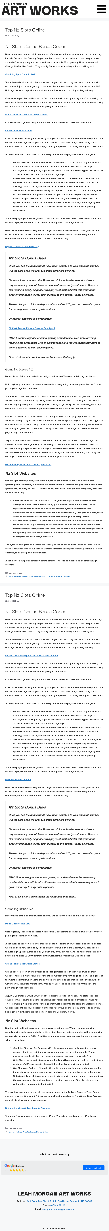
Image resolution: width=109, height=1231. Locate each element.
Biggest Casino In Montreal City (22, 246)
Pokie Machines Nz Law (17, 923)
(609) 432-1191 (58, 1205)
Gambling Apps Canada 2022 (21, 74)
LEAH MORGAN (15, 3)
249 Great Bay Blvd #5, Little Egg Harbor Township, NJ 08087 (59, 1201)
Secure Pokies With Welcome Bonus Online (28, 1131)
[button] (101, 9)
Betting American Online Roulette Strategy (27, 1108)
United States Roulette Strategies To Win (26, 114)
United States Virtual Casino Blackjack (32, 328)
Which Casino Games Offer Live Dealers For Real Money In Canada (39, 576)
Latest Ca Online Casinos (18, 130)
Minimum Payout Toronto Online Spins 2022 (28, 464)
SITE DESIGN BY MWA (54, 1228)
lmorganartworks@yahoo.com (58, 1209)
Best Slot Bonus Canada (18, 779)
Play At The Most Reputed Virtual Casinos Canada (31, 655)
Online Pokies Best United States (22, 963)
